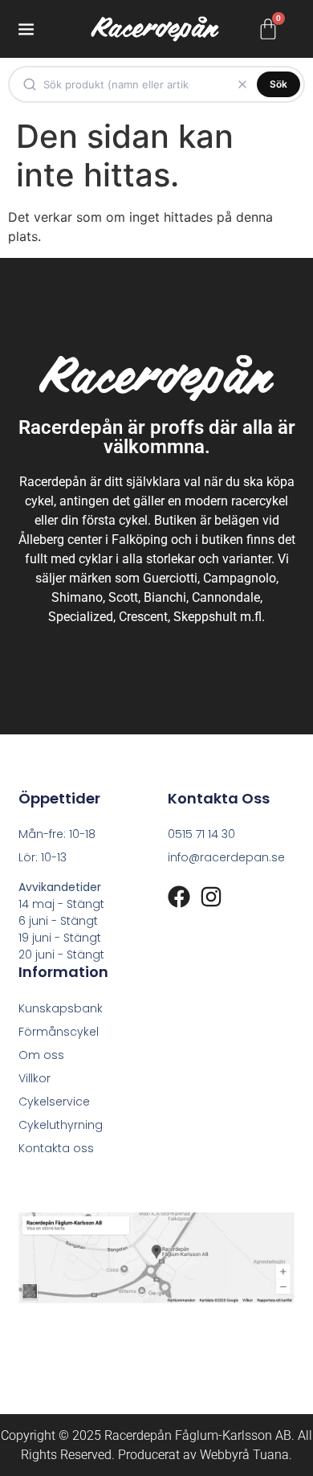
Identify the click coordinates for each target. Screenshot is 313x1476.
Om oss (41, 1055)
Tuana (271, 1454)
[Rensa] (242, 84)
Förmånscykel (58, 1032)
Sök (278, 84)
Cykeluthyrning (60, 1125)
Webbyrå (225, 1454)
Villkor (34, 1078)
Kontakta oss (56, 1148)
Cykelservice (54, 1102)
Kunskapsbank (60, 1008)
